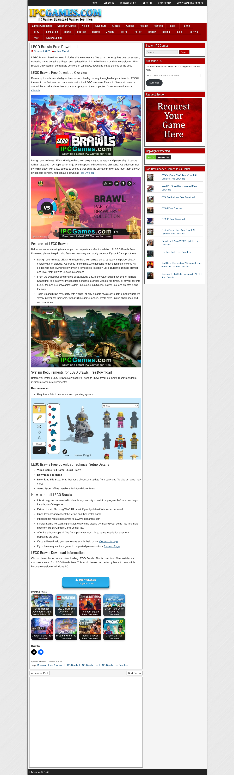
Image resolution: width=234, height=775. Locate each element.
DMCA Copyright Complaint (190, 2)
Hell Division (87, 172)
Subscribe (154, 82)
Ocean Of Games (66, 25)
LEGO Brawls (71, 665)
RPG (36, 31)
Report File (147, 2)
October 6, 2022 (42, 51)
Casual (130, 25)
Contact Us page (108, 541)
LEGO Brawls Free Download (54, 46)
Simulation (52, 31)
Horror (137, 31)
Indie (172, 25)
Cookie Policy (164, 2)
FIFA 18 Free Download (173, 219)
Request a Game (128, 2)
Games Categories (42, 25)
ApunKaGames (54, 37)
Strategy (81, 31)
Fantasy (144, 25)
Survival (194, 31)
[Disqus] (86, 722)
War (36, 37)
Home (94, 2)
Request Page (112, 546)
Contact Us (109, 2)
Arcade (116, 25)
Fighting (158, 25)
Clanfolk (35, 90)
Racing (96, 31)
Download (42, 665)
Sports (67, 31)
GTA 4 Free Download (172, 208)
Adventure (100, 25)
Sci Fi (124, 31)
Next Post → (134, 673)
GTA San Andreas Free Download (178, 197)
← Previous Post (39, 673)
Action (85, 25)
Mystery (110, 31)
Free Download (55, 665)
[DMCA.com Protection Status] (159, 159)
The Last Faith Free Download (176, 252)
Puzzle (186, 25)
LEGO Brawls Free (88, 665)
